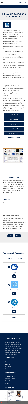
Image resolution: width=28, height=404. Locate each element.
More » (14, 317)
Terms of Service (9, 380)
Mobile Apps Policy (10, 378)
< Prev (10, 235)
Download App (14, 114)
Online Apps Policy (10, 376)
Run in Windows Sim (14, 128)
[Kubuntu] (14, 302)
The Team (7, 361)
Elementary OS (14, 290)
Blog (6, 368)
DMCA (7, 383)
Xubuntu (14, 272)
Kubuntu (14, 307)
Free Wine (19, 258)
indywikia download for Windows (14, 15)
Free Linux (9, 258)
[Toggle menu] (2, 2)
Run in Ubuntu (14, 119)
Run (14, 276)
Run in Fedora (14, 124)
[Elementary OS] (14, 284)
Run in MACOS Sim (14, 133)
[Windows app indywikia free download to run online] (7, 25)
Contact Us (8, 366)
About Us (7, 364)
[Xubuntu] (14, 267)
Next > (17, 235)
